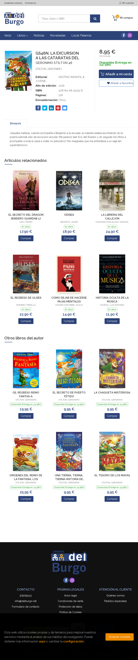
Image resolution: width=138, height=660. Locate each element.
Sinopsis (15, 123)
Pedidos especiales (115, 601)
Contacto (30, 3)
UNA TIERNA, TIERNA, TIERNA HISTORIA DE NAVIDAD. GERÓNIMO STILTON (69, 477)
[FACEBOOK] (123, 35)
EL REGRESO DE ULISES (26, 297)
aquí (42, 641)
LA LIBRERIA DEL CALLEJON (112, 216)
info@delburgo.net (25, 601)
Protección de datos (70, 606)
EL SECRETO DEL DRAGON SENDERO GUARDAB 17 (25, 216)
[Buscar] (95, 19)
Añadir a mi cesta (118, 74)
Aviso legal (70, 595)
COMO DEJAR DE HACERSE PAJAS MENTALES (69, 299)
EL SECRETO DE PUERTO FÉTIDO (69, 394)
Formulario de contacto (25, 606)
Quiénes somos (13, 3)
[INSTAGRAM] (129, 35)
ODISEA (69, 214)
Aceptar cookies (119, 636)
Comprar (26, 238)
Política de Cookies (70, 612)
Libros (21, 35)
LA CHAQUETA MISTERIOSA (112, 392)
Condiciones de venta (70, 601)
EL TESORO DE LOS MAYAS (112, 475)
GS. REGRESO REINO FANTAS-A (26, 394)
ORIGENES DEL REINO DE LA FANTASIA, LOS (26, 477)
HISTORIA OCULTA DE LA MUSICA (112, 299)
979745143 (26, 595)
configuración (73, 641)
